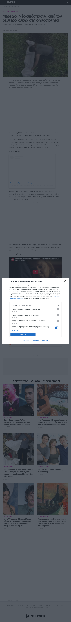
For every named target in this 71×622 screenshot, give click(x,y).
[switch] (57, 309)
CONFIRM (23, 334)
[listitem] (35, 305)
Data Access (35, 340)
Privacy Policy (45, 340)
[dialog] (35, 311)
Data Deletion (25, 340)
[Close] (65, 281)
